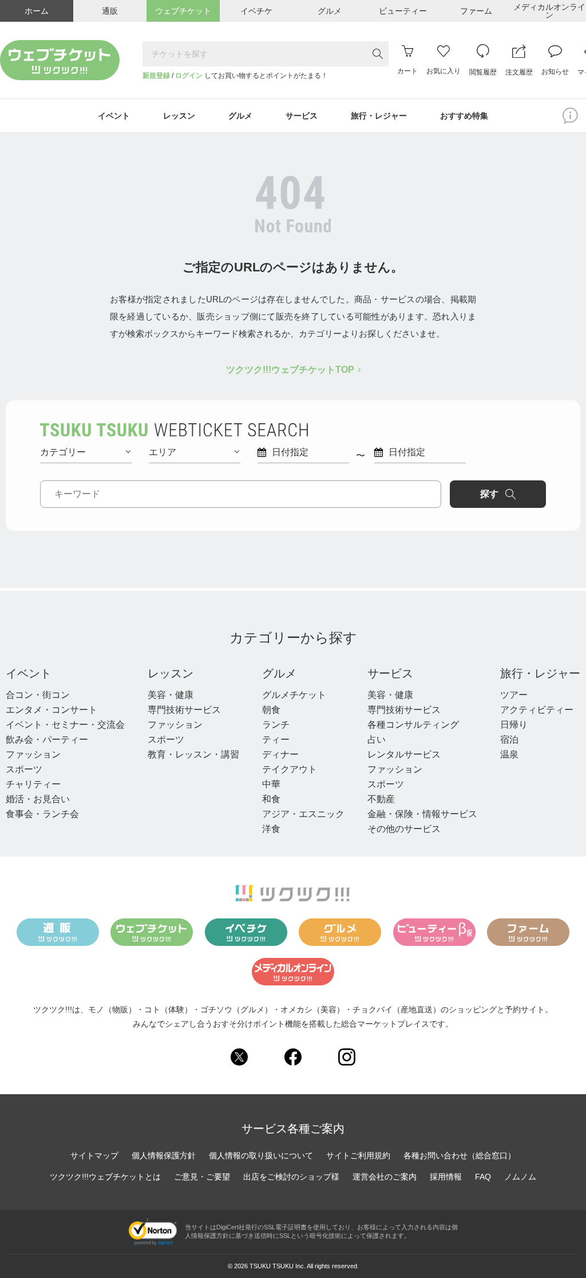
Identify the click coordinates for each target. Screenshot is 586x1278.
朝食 (271, 710)
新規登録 (156, 76)
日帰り (514, 724)
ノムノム (520, 1176)
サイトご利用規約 (358, 1155)
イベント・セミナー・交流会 (65, 724)
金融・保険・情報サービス (422, 814)
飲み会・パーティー (47, 739)
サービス (390, 673)
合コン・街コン (38, 695)
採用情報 (446, 1176)
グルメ (279, 673)
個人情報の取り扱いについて (261, 1155)
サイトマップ (94, 1155)
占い (376, 739)
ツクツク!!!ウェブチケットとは (105, 1176)
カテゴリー (63, 452)
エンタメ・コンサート (51, 710)
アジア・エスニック (303, 814)
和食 (271, 799)
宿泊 (509, 739)
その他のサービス (404, 829)
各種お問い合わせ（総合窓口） (459, 1155)
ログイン (189, 76)
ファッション (33, 754)
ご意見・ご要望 (202, 1176)
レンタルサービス (404, 754)
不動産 (381, 799)
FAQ (483, 1176)
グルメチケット (294, 695)
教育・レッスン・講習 (193, 754)
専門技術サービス (184, 710)
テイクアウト (289, 769)
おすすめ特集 (464, 115)
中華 (271, 784)
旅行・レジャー (540, 673)
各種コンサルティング (413, 724)
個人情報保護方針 (164, 1155)
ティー (276, 739)
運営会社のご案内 (385, 1176)
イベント (29, 673)
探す (489, 494)
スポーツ (24, 769)
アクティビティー (536, 710)
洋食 (271, 829)
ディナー (280, 754)
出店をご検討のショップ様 (291, 1176)
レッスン (170, 673)
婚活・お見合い (38, 799)
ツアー (514, 695)
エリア (162, 452)
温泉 (509, 754)
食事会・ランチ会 (42, 814)
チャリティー (33, 784)
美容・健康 (170, 695)
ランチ (276, 724)
